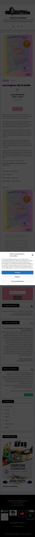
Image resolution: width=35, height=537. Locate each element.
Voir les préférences (17, 281)
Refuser (17, 277)
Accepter (17, 272)
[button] (32, 255)
